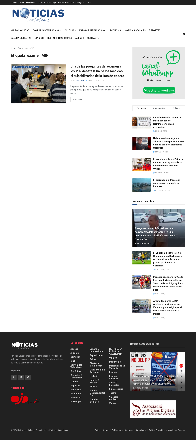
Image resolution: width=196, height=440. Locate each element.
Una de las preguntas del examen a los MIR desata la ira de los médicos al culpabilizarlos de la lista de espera (97, 71)
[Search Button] (184, 34)
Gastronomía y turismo (97, 371)
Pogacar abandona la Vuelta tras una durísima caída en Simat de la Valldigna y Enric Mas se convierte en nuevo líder (168, 283)
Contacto (41, 3)
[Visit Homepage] (38, 16)
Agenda (79, 38)
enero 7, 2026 (93, 81)
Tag (19, 48)
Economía (115, 30)
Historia (94, 376)
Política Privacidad (66, 3)
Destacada (75, 389)
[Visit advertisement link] (158, 73)
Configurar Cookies (83, 3)
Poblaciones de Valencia (117, 367)
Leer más (79, 99)
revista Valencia (113, 377)
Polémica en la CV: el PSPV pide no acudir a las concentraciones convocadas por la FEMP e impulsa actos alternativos (156, 380)
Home (13, 48)
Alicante (74, 353)
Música (93, 386)
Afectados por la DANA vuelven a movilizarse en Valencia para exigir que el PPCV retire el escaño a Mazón (167, 307)
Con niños (75, 371)
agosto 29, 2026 (143, 243)
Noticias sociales (135, 30)
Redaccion (79, 81)
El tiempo (75, 401)
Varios (112, 403)
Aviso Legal (51, 3)
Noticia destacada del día (97, 393)
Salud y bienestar (21, 38)
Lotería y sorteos (94, 381)
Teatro (112, 393)
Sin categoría (116, 389)
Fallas (93, 359)
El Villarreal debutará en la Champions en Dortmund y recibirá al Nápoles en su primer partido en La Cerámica (167, 259)
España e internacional (93, 30)
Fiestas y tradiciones (59, 38)
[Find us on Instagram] (28, 377)
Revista (113, 372)
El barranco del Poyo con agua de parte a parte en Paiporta (166, 183)
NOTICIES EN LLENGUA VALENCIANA (115, 351)
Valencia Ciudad (20, 30)
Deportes (154, 30)
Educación (75, 397)
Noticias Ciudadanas (59, 430)
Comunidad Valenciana (46, 30)
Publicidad (30, 3)
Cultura (69, 30)
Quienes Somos (17, 3)
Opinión (39, 38)
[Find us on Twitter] (21, 377)
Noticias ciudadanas (26, 430)
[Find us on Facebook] (14, 377)
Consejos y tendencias (76, 376)
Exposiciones (97, 355)
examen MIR (29, 48)
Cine (72, 361)
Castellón (75, 357)
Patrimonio (115, 362)
